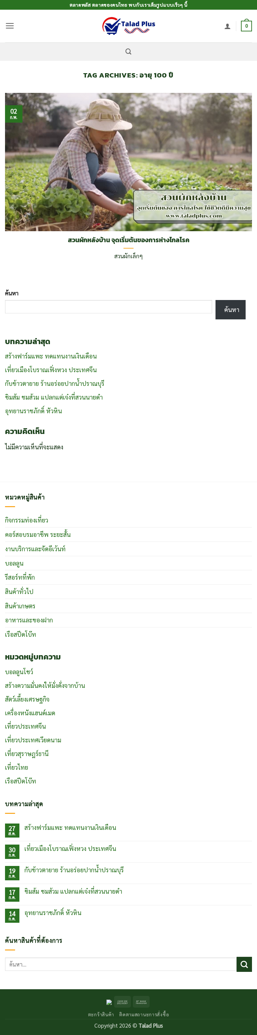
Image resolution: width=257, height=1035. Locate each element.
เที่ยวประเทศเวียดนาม (33, 740)
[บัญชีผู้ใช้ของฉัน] (227, 26)
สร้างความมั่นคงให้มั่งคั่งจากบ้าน (45, 685)
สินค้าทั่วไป (19, 591)
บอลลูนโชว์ (19, 672)
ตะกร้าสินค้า (101, 1014)
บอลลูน (14, 563)
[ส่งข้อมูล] (244, 964)
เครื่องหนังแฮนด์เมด (30, 713)
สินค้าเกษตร (20, 606)
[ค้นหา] (128, 51)
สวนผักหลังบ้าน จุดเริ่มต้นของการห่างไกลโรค (128, 240)
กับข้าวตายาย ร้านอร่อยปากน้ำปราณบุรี (54, 383)
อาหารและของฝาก (29, 620)
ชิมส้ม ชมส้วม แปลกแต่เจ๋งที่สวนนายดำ (54, 397)
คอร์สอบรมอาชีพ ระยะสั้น (38, 534)
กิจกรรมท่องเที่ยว (26, 520)
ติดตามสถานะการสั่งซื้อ (144, 1014)
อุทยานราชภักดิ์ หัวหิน (33, 411)
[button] (9, 26)
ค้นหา (11, 293)
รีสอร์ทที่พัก (20, 577)
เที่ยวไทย (16, 767)
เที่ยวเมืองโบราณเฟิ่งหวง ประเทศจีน (51, 369)
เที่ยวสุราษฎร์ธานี (27, 753)
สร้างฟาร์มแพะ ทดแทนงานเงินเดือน (51, 356)
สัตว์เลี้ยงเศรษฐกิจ (27, 699)
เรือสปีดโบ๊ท (20, 634)
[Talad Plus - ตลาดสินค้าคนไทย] (128, 26)
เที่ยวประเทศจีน (25, 726)
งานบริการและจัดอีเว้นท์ (35, 549)
